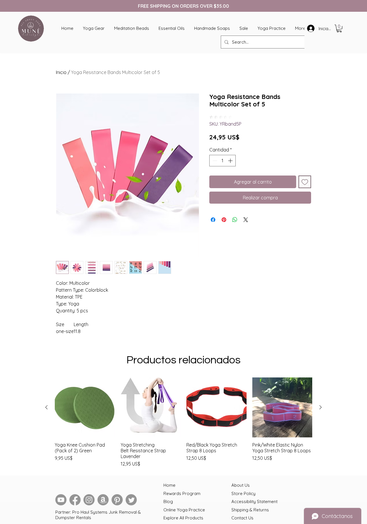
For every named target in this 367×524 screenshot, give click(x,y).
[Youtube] (61, 499)
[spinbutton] (222, 160)
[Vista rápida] (85, 407)
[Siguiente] (320, 407)
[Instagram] (89, 499)
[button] (339, 28)
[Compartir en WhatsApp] (234, 219)
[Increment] (231, 160)
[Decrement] (214, 160)
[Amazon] (103, 499)
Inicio (61, 72)
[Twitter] (131, 499)
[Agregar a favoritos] (304, 182)
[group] (183, 422)
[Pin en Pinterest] (223, 219)
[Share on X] (245, 219)
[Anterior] (46, 407)
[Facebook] (75, 499)
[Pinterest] (117, 499)
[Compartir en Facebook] (213, 219)
